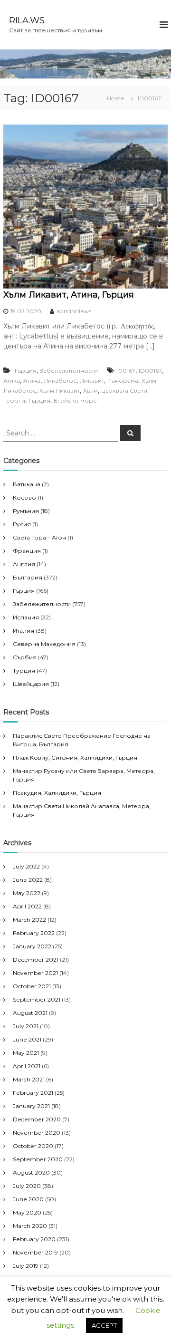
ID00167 (150, 370)
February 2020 (34, 1239)
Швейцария (31, 683)
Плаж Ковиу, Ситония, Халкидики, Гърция (75, 757)
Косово (24, 497)
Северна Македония (44, 643)
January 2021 (31, 1105)
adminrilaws (74, 311)
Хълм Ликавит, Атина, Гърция (68, 294)
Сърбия (25, 657)
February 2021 (33, 1092)
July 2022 (26, 866)
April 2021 (26, 1066)
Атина (31, 380)
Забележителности (69, 370)
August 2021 (30, 1012)
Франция (27, 550)
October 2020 (33, 1145)
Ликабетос (60, 380)
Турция (24, 670)
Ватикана (26, 484)
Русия (22, 524)
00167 (126, 370)
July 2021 (25, 1026)
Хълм (90, 390)
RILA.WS (27, 20)
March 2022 (29, 919)
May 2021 (26, 1052)
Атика (11, 380)
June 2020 (28, 1199)
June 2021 (27, 1039)
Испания (26, 617)
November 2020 (36, 1132)
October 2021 (32, 986)
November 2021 (35, 972)
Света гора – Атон (39, 537)
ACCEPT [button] (104, 1325)
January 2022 (32, 946)
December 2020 (37, 1119)
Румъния (26, 510)
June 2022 (28, 879)
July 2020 (27, 1185)
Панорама (122, 380)
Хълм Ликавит (59, 390)
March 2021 (29, 1079)
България (27, 577)
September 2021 (36, 999)
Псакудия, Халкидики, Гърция (57, 792)
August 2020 (31, 1172)
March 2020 (30, 1225)
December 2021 (35, 959)
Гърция (26, 370)
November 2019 (35, 1252)
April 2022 (27, 906)
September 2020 (38, 1159)
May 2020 (27, 1212)
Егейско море (75, 400)
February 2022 (34, 932)
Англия (24, 564)
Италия (23, 630)
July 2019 (25, 1265)
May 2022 (26, 893)
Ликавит (92, 380)
